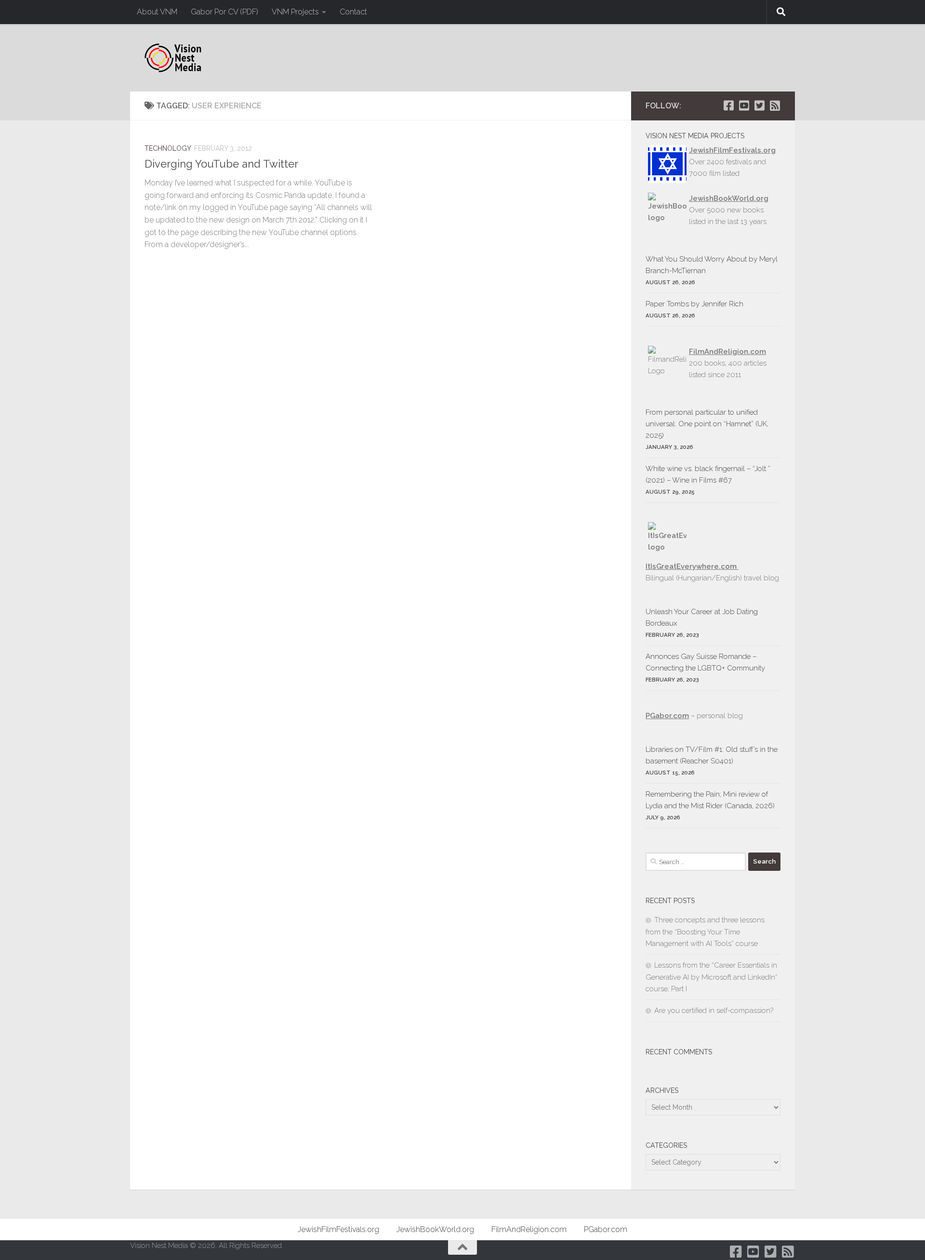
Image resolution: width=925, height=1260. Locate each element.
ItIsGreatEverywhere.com (692, 566)
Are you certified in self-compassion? (713, 1010)
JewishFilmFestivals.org (732, 150)
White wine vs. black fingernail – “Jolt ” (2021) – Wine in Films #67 (708, 474)
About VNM (157, 11)
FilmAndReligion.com (529, 1229)
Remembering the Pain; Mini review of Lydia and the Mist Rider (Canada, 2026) (710, 800)
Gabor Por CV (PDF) (224, 11)
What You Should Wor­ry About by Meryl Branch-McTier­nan (712, 265)
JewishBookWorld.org (728, 198)
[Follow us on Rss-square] (774, 105)
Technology (168, 148)
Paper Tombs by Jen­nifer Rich (694, 304)
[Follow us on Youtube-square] (744, 105)
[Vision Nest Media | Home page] (173, 57)
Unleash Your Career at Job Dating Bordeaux (702, 617)
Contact (353, 11)
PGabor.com (667, 715)
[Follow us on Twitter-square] (759, 105)
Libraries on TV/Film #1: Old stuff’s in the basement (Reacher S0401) (712, 755)
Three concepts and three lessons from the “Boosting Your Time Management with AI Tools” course (705, 932)
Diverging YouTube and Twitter (221, 164)
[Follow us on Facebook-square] (728, 105)
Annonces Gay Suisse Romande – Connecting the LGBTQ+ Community (705, 662)
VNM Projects (295, 11)
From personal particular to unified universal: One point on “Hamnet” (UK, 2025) (707, 424)
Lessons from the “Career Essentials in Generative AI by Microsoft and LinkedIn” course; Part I (712, 977)
